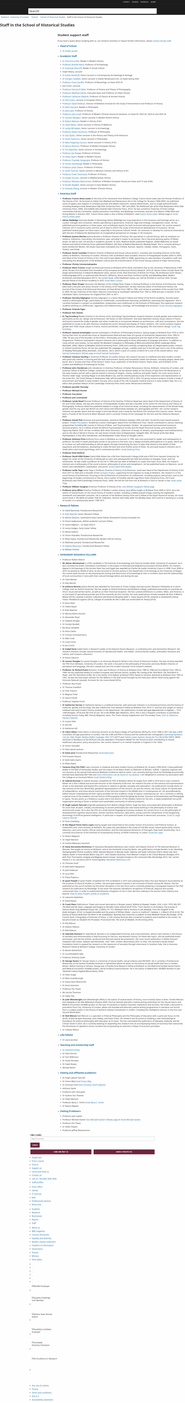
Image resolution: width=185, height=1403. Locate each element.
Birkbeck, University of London (15, 17)
